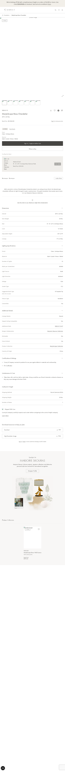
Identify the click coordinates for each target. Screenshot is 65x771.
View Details (12, 129)
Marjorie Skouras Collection (55, 331)
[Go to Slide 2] (10, 102)
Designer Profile (32, 471)
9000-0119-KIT (59, 326)
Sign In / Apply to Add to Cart (32, 143)
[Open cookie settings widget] (3, 768)
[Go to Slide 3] (15, 102)
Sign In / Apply (22, 441)
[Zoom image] (62, 96)
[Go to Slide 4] (21, 102)
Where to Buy (32, 149)
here (49, 4)
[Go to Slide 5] (26, 102)
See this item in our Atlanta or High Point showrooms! (32, 202)
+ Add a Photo (58, 178)
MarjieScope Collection (56, 346)
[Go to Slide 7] (38, 102)
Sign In (52, 121)
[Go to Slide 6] (32, 102)
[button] (32, 57)
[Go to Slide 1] (4, 102)
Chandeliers (7, 15)
